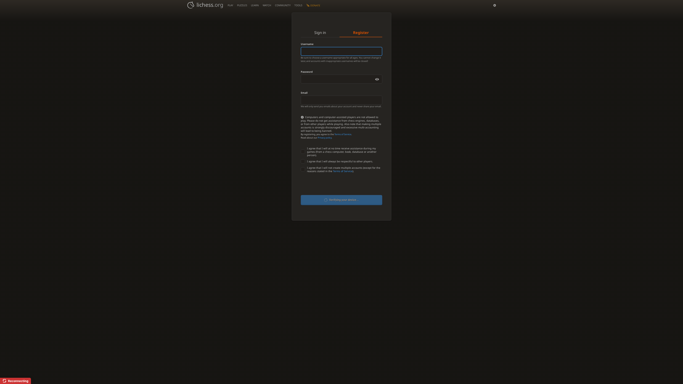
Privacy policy (325, 137)
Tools (298, 5)
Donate (315, 5)
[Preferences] (494, 5)
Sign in (320, 32)
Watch (267, 5)
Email (304, 92)
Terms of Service (342, 134)
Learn (255, 5)
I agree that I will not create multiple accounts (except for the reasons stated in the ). (343, 169)
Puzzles (242, 5)
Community (283, 5)
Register (361, 32)
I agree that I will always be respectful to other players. (340, 161)
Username (307, 44)
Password (307, 71)
